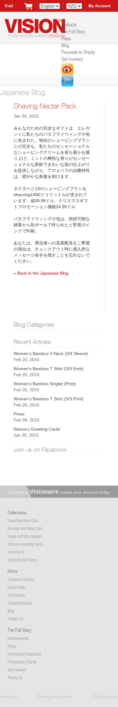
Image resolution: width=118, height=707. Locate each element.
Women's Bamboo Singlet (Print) (45, 383)
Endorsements (18, 638)
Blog (65, 45)
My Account (99, 6)
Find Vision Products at (24, 654)
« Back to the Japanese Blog (41, 273)
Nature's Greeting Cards (37, 429)
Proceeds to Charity (78, 52)
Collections (17, 512)
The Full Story (73, 31)
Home (13, 571)
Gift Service (16, 595)
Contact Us (15, 618)
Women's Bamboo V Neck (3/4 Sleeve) (51, 353)
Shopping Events (20, 602)
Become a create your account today (59, 492)
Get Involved (72, 59)
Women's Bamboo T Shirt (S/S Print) (49, 398)
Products (69, 24)
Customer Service (21, 579)
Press (66, 38)
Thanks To (15, 677)
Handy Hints (16, 587)
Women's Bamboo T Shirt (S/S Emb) (49, 368)
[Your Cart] (28, 6)
